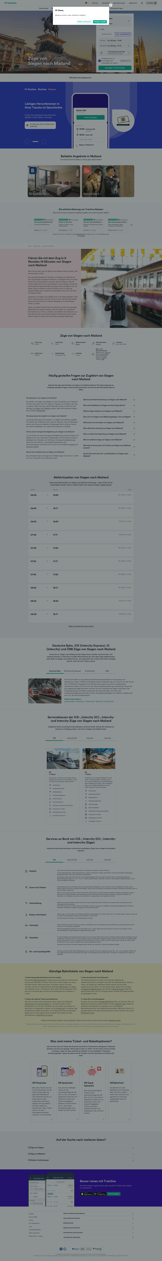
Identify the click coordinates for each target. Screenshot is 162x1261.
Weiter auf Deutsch (84, 22)
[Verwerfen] (110, 5)
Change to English (100, 22)
